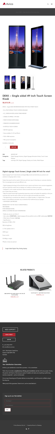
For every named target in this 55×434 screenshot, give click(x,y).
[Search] (47, 4)
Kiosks (35, 160)
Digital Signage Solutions (17, 156)
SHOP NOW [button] (9, 339)
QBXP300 (50, 216)
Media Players (40, 160)
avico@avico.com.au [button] (9, 347)
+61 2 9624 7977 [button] (8, 345)
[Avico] (8, 4)
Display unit (30, 160)
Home (17, 12)
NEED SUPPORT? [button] (10, 329)
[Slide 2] (27, 82)
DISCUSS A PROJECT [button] (9, 334)
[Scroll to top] (52, 431)
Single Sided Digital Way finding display (16, 248)
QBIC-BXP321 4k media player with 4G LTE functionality (14, 294)
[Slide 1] (10, 82)
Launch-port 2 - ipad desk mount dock (40, 292)
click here (17, 218)
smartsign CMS (14, 160)
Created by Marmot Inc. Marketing (34, 425)
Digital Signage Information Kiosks (32, 156)
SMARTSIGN (13, 216)
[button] (51, 4)
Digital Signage (22, 160)
